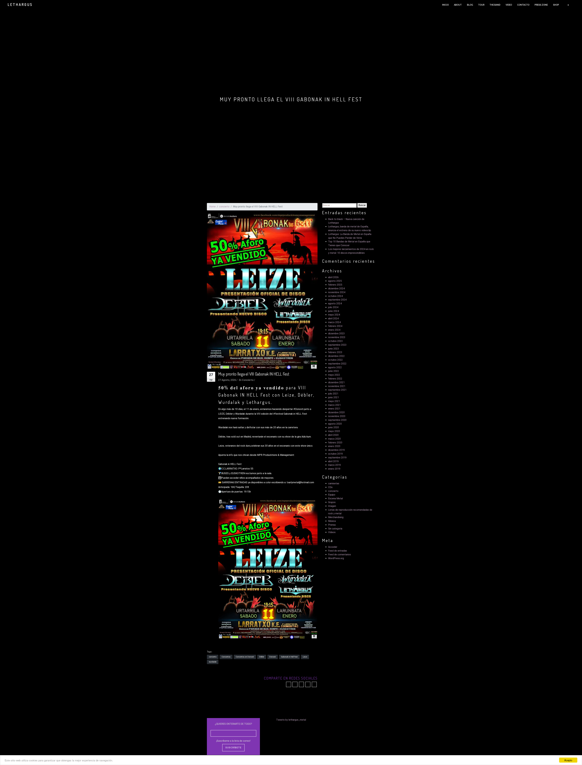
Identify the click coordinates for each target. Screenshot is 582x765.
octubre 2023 (335, 341)
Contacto (523, 5)
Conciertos (226, 657)
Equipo (331, 494)
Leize (305, 657)
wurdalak (212, 662)
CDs (330, 487)
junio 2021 (333, 397)
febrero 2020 (335, 442)
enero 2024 (334, 329)
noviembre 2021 (336, 386)
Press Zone (541, 5)
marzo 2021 (334, 405)
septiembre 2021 (337, 389)
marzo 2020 (334, 438)
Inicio (445, 5)
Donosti (272, 657)
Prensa (332, 524)
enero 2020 (334, 446)
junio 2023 (333, 348)
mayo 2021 (334, 401)
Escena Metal (335, 498)
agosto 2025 (335, 280)
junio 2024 (333, 311)
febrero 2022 (335, 378)
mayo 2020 (334, 431)
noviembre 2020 (336, 416)
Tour (481, 5)
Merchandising (335, 517)
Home (212, 206)
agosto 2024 (335, 303)
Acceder (332, 546)
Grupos (332, 502)
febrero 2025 (335, 284)
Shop (556, 5)
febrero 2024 (335, 326)
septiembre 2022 (337, 363)
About (458, 5)
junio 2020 (333, 427)
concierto (224, 206)
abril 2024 (333, 318)
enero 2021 (334, 408)
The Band (495, 5)
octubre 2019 (335, 453)
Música (332, 521)
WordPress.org (336, 558)
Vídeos (332, 532)
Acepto (568, 760)
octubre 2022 (335, 359)
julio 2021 (333, 393)
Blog (470, 5)
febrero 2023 (335, 352)
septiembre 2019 (337, 457)
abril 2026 (333, 277)
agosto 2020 (335, 423)
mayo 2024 (334, 314)
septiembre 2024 (337, 299)
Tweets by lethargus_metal (291, 719)
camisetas (333, 483)
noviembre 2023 (336, 337)
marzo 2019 (334, 465)
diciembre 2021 (336, 382)
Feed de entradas (337, 550)
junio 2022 (333, 371)
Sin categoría (335, 528)
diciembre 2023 (336, 333)
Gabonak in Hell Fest (289, 657)
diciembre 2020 (336, 412)
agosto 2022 (335, 367)
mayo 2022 (334, 374)
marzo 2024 (334, 322)
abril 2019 (333, 461)
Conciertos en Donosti (245, 657)
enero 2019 (334, 468)
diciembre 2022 (336, 356)
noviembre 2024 (336, 292)
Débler (261, 657)
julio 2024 (333, 307)
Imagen (332, 506)
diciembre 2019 (336, 450)
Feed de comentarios (339, 554)
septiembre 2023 (337, 344)
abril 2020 (333, 435)
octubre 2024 (335, 296)
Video (509, 5)
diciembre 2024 (336, 288)
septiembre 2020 (337, 420)
